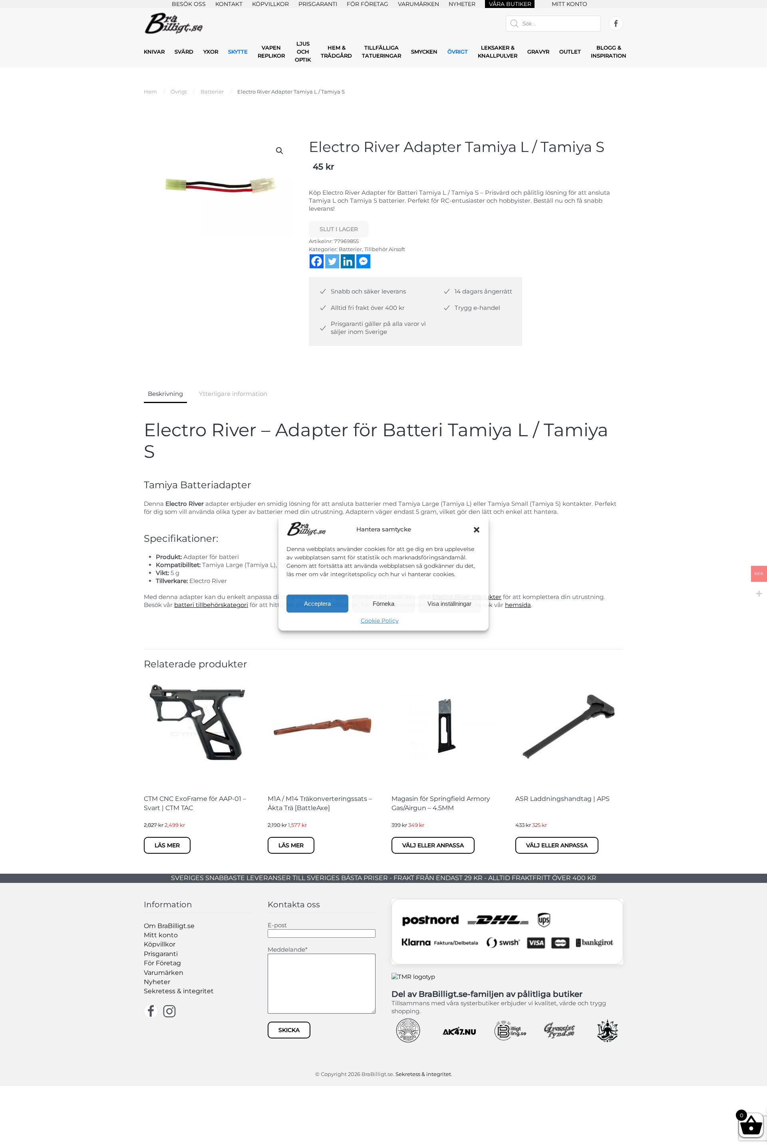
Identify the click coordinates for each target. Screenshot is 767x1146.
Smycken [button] (424, 51)
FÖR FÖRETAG (367, 4)
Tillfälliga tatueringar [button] (381, 51)
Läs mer (167, 845)
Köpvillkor (159, 944)
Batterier (350, 249)
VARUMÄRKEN (418, 4)
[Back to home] (174, 24)
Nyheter (157, 982)
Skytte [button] (238, 51)
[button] (477, 529)
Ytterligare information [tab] (233, 393)
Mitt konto (161, 935)
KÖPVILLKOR (270, 4)
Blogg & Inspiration (608, 51)
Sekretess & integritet (179, 991)
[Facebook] (317, 261)
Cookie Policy (380, 620)
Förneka (383, 603)
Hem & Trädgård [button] (336, 51)
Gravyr (538, 51)
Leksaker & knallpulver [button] (497, 51)
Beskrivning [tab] (165, 393)
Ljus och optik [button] (303, 51)
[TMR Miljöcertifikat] (413, 976)
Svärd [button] (184, 51)
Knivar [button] (154, 51)
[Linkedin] (348, 261)
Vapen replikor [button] (271, 51)
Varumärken (163, 972)
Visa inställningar (449, 603)
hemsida (518, 605)
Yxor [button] (210, 51)
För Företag (162, 963)
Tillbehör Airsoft (384, 249)
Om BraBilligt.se (169, 926)
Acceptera (317, 603)
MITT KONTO (569, 4)
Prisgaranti (161, 954)
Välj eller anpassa (433, 845)
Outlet (570, 51)
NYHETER (462, 4)
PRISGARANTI (317, 4)
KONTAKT (228, 4)
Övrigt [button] (457, 51)
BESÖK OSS (189, 4)
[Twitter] (332, 261)
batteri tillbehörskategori (211, 605)
